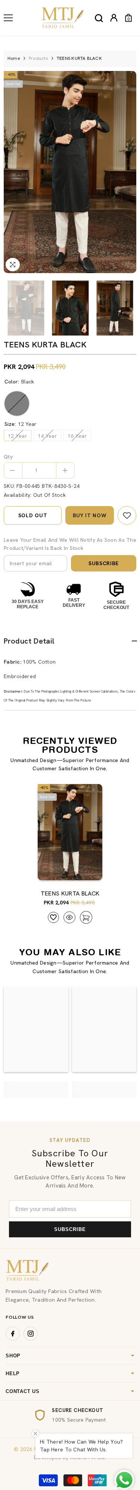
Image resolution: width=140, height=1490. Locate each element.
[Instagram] (31, 1334)
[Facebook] (13, 1334)
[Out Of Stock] (83, 871)
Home (13, 58)
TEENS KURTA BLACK (70, 893)
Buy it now (90, 515)
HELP (13, 1373)
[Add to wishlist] (53, 917)
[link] (127, 515)
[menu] (8, 17)
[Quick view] (69, 917)
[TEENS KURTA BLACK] (70, 832)
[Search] (99, 18)
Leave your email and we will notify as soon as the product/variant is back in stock (70, 544)
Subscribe (103, 563)
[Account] (114, 18)
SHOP (13, 1355)
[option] (70, 172)
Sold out (32, 515)
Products (38, 58)
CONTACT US (23, 1391)
